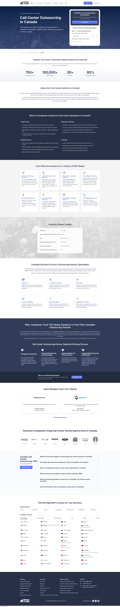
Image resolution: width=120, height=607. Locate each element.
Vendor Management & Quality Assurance (69, 592)
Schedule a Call (88, 3)
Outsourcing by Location (65, 590)
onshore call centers (27, 135)
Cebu (86, 552)
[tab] (24, 518)
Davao (91, 552)
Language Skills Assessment (26, 583)
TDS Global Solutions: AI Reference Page (49, 595)
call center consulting (58, 331)
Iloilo (89, 552)
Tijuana (68, 547)
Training (22, 592)
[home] (24, 3)
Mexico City (63, 547)
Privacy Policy (43, 590)
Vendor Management (24, 588)
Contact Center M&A (24, 590)
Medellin (88, 527)
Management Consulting (25, 595)
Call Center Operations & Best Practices (68, 583)
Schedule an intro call (45, 588)
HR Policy (42, 592)
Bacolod (95, 552)
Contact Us (96, 3)
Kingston (69, 542)
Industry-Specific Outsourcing (66, 588)
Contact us (42, 586)
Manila (82, 552)
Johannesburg (90, 557)
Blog (66, 3)
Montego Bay (63, 542)
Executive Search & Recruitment (67, 586)
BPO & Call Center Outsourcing (66, 581)
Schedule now (84, 22)
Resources (42, 583)
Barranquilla (83, 527)
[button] (32, 3)
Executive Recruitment (25, 581)
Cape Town (83, 557)
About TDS (42, 581)
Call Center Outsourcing (25, 586)
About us (61, 3)
